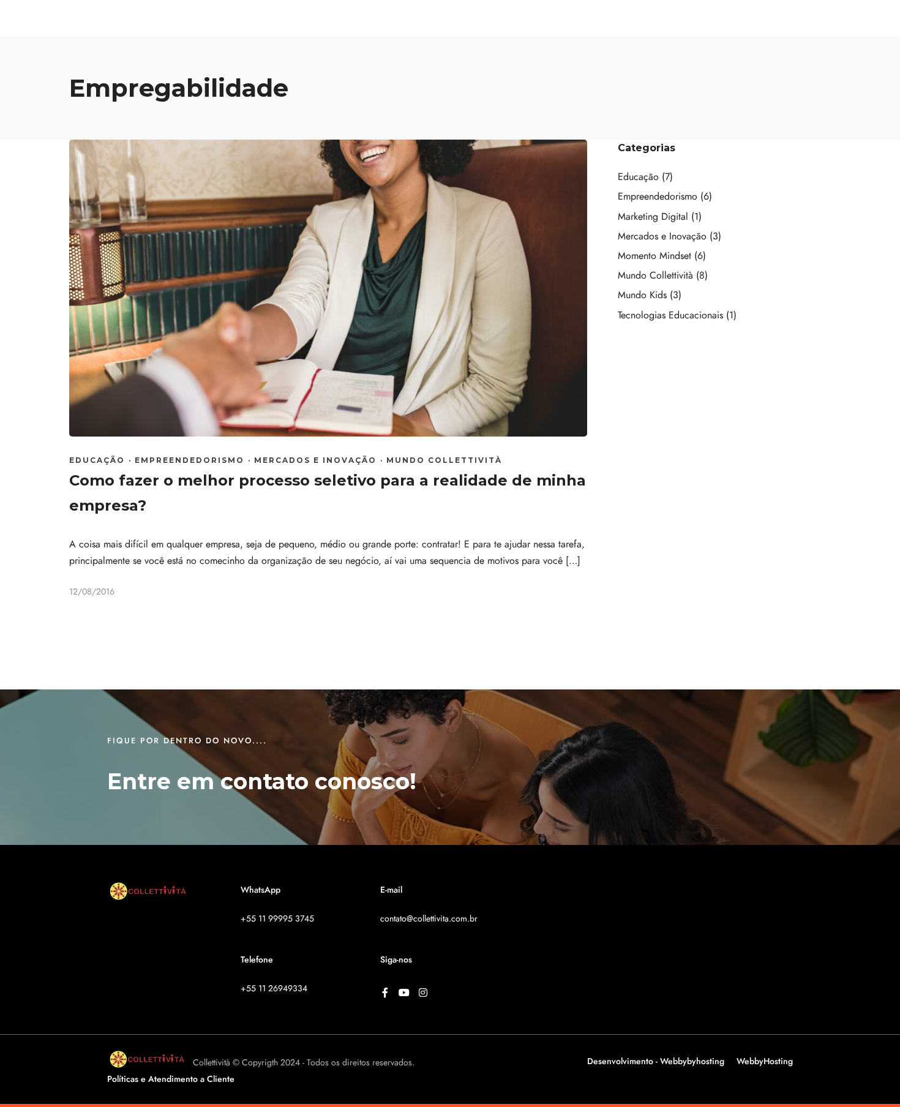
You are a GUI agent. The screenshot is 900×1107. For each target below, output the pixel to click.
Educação (97, 460)
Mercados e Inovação (315, 460)
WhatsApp (260, 890)
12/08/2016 (91, 592)
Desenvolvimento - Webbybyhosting (655, 1061)
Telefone (257, 960)
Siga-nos (396, 960)
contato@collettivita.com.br (429, 919)
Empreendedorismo (189, 460)
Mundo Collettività (444, 460)
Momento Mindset (654, 256)
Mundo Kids (642, 295)
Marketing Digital (653, 216)
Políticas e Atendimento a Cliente (170, 1079)
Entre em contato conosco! (261, 781)
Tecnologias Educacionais (670, 315)
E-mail (391, 890)
